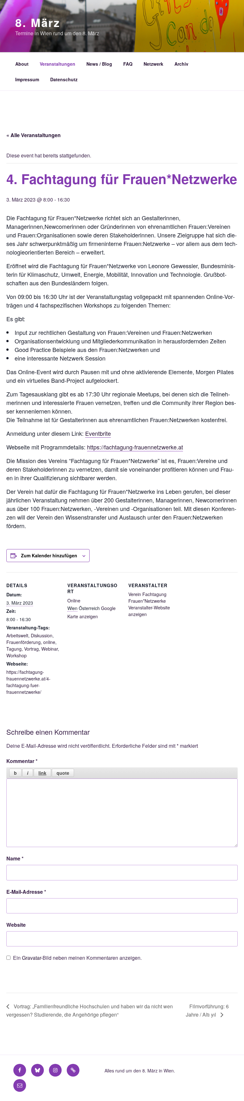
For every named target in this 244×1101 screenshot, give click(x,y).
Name (15, 858)
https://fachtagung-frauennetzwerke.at (135, 447)
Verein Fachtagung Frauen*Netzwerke (147, 597)
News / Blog (99, 64)
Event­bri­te (98, 433)
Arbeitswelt (17, 635)
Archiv (181, 64)
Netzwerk (153, 64)
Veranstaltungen (57, 64)
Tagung (14, 649)
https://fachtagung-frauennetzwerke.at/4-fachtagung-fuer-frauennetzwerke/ (28, 682)
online (49, 642)
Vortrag (31, 649)
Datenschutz (64, 79)
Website (16, 924)
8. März (37, 22)
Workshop (16, 655)
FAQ (127, 64)
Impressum (27, 79)
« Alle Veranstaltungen (33, 135)
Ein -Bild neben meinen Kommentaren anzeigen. (77, 957)
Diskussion (41, 635)
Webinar (49, 649)
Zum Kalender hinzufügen (49, 555)
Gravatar (31, 957)
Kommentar (21, 761)
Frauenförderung (23, 642)
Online (73, 600)
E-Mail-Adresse (26, 891)
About (22, 64)
